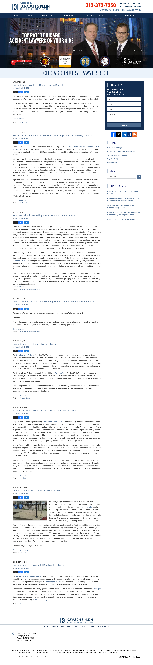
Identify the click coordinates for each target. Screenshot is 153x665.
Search (139, 177)
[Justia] (129, 134)
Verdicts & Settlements (93, 15)
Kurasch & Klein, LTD (38, 657)
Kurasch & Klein (20, 261)
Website (30, 15)
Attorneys (47, 15)
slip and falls (87, 507)
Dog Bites (23, 478)
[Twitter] (118, 134)
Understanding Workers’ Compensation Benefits (38, 85)
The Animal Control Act (52, 422)
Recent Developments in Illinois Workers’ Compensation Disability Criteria (52, 135)
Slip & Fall (23, 552)
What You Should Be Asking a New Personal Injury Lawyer (44, 215)
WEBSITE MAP (91, 626)
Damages (97, 589)
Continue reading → (21, 119)
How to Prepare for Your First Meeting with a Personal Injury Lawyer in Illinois (54, 301)
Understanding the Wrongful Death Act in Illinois (38, 565)
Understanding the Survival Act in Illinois (34, 344)
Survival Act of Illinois (25, 355)
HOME (46, 626)
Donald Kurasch (78, 51)
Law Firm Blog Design (130, 657)
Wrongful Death (25, 398)
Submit (124, 125)
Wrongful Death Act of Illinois (28, 576)
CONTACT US (78, 626)
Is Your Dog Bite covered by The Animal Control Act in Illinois (45, 410)
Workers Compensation (27, 123)
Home (16, 15)
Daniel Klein (137, 51)
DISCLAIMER (65, 626)
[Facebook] (113, 134)
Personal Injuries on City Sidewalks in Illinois (36, 490)
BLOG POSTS (104, 626)
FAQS (115, 15)
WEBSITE (54, 626)
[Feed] (135, 134)
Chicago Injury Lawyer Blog (31, 6)
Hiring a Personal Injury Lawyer (30, 289)
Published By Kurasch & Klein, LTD (113, 7)
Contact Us (130, 15)
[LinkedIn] (124, 134)
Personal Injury (67, 15)
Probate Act (60, 373)
